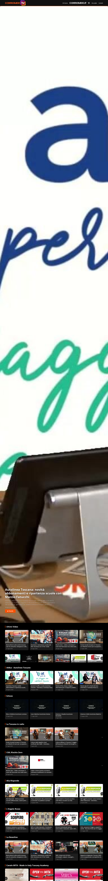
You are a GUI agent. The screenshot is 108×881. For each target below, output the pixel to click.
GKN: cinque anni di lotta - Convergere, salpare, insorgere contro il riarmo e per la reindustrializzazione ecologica (64, 858)
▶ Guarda (10, 611)
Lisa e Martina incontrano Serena (40, 714)
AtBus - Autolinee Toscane (18, 667)
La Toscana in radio (15, 724)
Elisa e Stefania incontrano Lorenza (16, 714)
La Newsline (12, 837)
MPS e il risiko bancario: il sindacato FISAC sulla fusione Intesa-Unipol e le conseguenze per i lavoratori (41, 828)
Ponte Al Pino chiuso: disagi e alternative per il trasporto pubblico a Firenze (66, 687)
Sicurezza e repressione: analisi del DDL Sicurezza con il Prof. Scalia (41, 645)
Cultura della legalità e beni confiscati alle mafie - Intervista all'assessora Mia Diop (40, 744)
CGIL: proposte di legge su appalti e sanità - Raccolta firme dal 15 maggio (91, 828)
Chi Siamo (65, 3)
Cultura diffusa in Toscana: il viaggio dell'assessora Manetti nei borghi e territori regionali (66, 744)
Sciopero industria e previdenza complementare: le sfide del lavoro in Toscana (17, 828)
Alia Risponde (12, 780)
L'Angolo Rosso (13, 809)
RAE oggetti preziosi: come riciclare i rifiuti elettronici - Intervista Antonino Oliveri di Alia (90, 800)
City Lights (94, 3)
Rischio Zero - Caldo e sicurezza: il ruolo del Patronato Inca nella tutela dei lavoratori (66, 646)
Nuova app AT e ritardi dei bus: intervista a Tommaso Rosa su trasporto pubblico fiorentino (89, 687)
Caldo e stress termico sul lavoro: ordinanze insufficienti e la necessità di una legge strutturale (41, 772)
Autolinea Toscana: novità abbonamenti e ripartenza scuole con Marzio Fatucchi (15, 687)
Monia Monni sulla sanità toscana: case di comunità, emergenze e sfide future (16, 646)
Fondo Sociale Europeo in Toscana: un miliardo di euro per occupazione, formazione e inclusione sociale (91, 646)
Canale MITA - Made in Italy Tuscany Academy (27, 865)
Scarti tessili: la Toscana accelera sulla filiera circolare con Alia (65, 799)
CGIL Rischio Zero (14, 752)
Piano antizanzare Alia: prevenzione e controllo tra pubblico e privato (41, 799)
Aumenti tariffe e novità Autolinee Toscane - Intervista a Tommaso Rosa (41, 686)
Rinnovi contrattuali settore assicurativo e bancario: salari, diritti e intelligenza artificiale (66, 828)
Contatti (101, 3)
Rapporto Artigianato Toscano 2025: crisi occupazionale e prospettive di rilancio (90, 857)
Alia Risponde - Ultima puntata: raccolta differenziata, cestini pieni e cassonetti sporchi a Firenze (16, 800)
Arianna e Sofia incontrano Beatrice (90, 714)
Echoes (9, 696)
